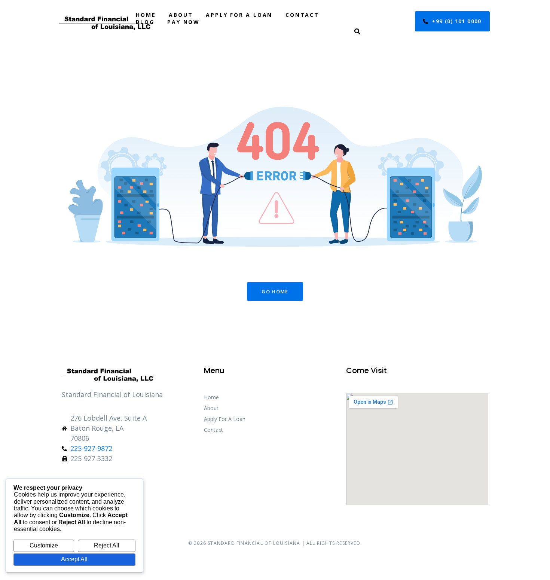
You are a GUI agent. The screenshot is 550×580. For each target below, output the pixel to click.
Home (146, 14)
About (181, 14)
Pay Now (183, 21)
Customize (44, 545)
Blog (145, 21)
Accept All (74, 559)
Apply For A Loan (239, 14)
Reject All (106, 545)
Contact (302, 14)
